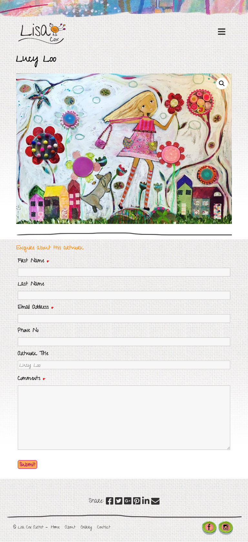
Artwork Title (33, 354)
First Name (33, 261)
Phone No (28, 331)
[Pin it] (136, 502)
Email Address (36, 308)
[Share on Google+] (127, 502)
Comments (32, 379)
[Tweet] (118, 502)
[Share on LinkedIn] (146, 502)
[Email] (155, 502)
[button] (222, 83)
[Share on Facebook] (109, 502)
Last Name (31, 284)
